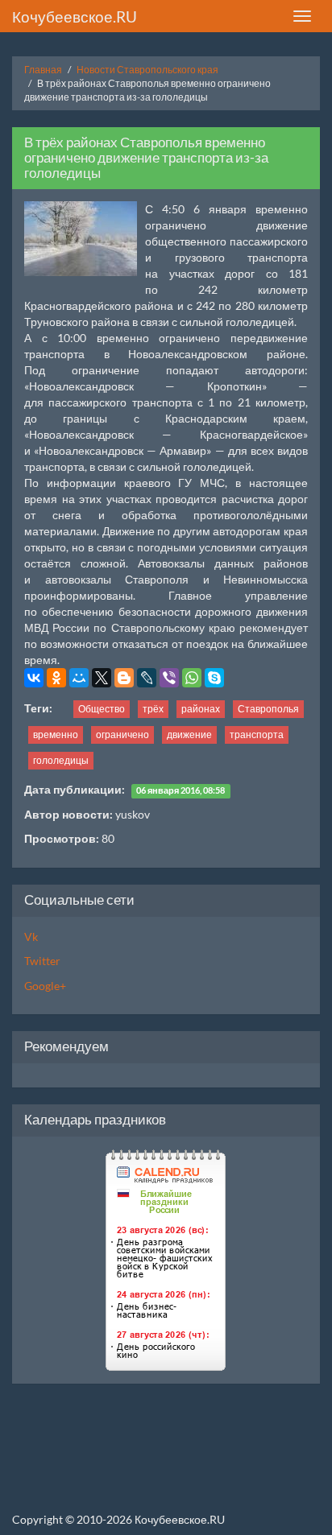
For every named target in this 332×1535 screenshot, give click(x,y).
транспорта (257, 734)
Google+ (45, 985)
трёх (153, 709)
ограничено (122, 734)
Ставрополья (268, 709)
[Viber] (169, 677)
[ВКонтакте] (34, 677)
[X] (101, 677)
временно (55, 734)
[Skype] (214, 677)
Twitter (42, 961)
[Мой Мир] (79, 677)
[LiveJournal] (146, 677)
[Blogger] (124, 677)
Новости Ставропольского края (147, 70)
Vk (31, 936)
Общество (101, 709)
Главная (43, 70)
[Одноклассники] (56, 677)
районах (200, 709)
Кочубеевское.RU (74, 16)
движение (189, 734)
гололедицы (61, 760)
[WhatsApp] (191, 677)
